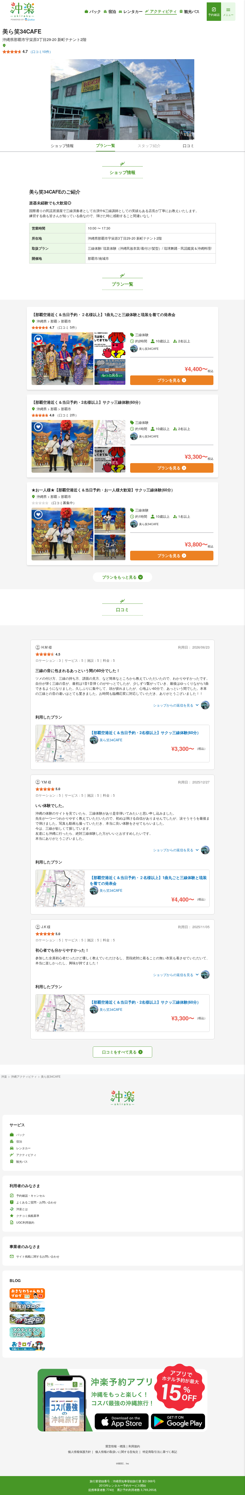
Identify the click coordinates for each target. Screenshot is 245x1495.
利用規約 (134, 1446)
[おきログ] (122, 1345)
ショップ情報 (62, 145)
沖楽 (4, 1076)
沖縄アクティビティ (24, 1076)
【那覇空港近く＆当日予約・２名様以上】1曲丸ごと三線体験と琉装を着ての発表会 (148, 880)
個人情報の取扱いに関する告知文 (116, 1451)
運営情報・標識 (115, 1446)
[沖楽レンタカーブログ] (122, 1319)
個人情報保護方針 (79, 1451)
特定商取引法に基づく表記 (160, 1451)
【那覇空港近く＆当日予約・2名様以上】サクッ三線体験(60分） (145, 732)
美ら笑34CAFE (51, 1076)
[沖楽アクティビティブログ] (122, 1332)
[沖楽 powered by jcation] (22, 11)
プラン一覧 (105, 145)
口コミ (188, 145)
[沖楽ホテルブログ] (122, 1306)
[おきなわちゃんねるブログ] (122, 1293)
